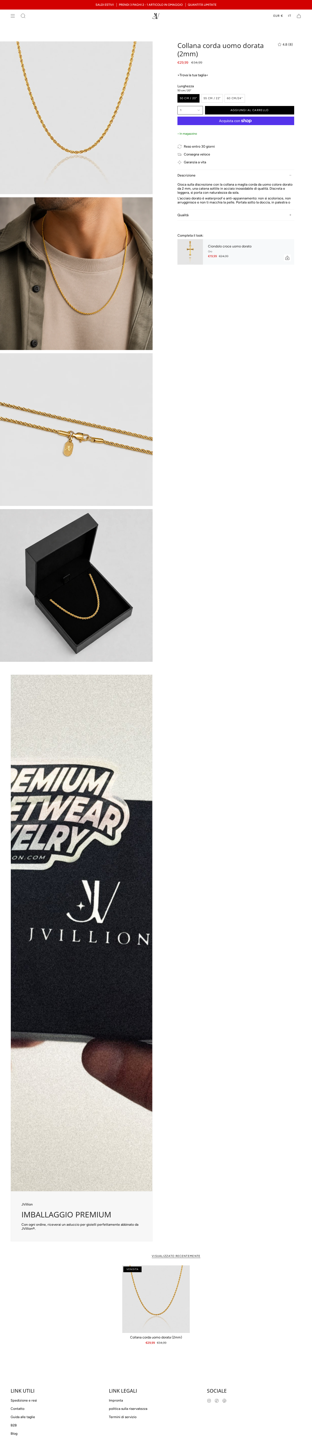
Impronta (116, 1400)
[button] (23, 16)
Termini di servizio (122, 1417)
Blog (14, 1433)
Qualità (182, 215)
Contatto (17, 1409)
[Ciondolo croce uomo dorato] (190, 252)
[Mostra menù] (13, 16)
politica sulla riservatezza (128, 1409)
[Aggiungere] (287, 257)
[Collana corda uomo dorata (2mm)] (156, 1299)
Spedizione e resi (24, 1400)
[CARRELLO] (298, 16)
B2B (14, 1425)
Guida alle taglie (23, 1417)
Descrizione (186, 175)
